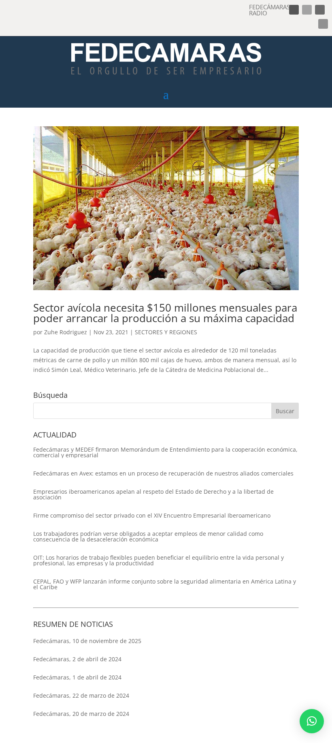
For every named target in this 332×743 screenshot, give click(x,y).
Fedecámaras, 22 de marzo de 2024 (81, 695)
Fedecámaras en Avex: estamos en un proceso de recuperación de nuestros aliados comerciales (163, 473)
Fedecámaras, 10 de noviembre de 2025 (87, 641)
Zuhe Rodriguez (65, 332)
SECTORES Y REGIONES (166, 332)
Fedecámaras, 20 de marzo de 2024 (81, 714)
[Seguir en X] (307, 10)
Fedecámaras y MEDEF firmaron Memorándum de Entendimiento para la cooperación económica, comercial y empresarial (165, 452)
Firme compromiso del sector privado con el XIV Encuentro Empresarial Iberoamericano (151, 515)
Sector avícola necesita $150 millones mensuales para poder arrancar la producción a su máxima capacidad (165, 312)
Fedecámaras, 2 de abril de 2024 (77, 659)
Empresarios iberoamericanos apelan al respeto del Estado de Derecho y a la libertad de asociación (153, 494)
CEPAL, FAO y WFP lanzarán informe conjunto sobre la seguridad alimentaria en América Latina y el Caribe (164, 584)
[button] (312, 721)
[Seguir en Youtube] (323, 24)
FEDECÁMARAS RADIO (269, 10)
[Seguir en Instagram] (320, 10)
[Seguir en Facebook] (294, 10)
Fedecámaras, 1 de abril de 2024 (77, 677)
